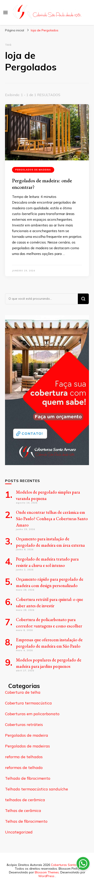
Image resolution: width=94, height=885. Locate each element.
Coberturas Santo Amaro (69, 865)
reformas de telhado (24, 767)
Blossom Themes (47, 872)
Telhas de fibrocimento (26, 821)
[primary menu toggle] (5, 12)
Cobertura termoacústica (28, 703)
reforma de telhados (24, 756)
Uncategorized (19, 832)
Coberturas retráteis (24, 724)
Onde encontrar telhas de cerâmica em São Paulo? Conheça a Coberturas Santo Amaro (52, 518)
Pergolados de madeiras (27, 746)
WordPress (46, 876)
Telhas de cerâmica (23, 810)
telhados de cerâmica (25, 799)
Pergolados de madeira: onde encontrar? (42, 183)
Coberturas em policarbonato (32, 713)
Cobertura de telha (22, 692)
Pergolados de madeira (33, 169)
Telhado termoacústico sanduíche (36, 789)
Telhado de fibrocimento (27, 778)
